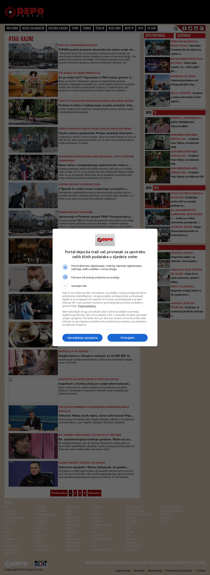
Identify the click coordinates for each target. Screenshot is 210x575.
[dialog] (105, 287)
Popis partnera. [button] (87, 306)
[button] (105, 286)
